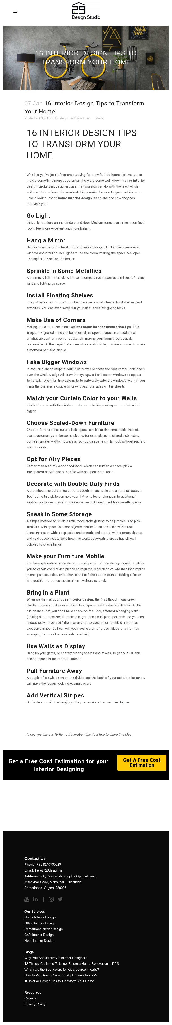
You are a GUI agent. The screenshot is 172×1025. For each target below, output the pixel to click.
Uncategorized (64, 118)
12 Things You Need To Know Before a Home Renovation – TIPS (71, 963)
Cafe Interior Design (39, 935)
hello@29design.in (48, 870)
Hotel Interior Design (39, 940)
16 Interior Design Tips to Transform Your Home (59, 981)
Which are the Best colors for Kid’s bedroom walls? (61, 969)
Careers (30, 998)
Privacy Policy (34, 1004)
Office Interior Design (39, 923)
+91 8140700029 (49, 864)
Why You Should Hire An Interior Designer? (55, 958)
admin (84, 118)
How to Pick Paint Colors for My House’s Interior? (60, 975)
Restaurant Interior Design (43, 929)
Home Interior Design (40, 917)
